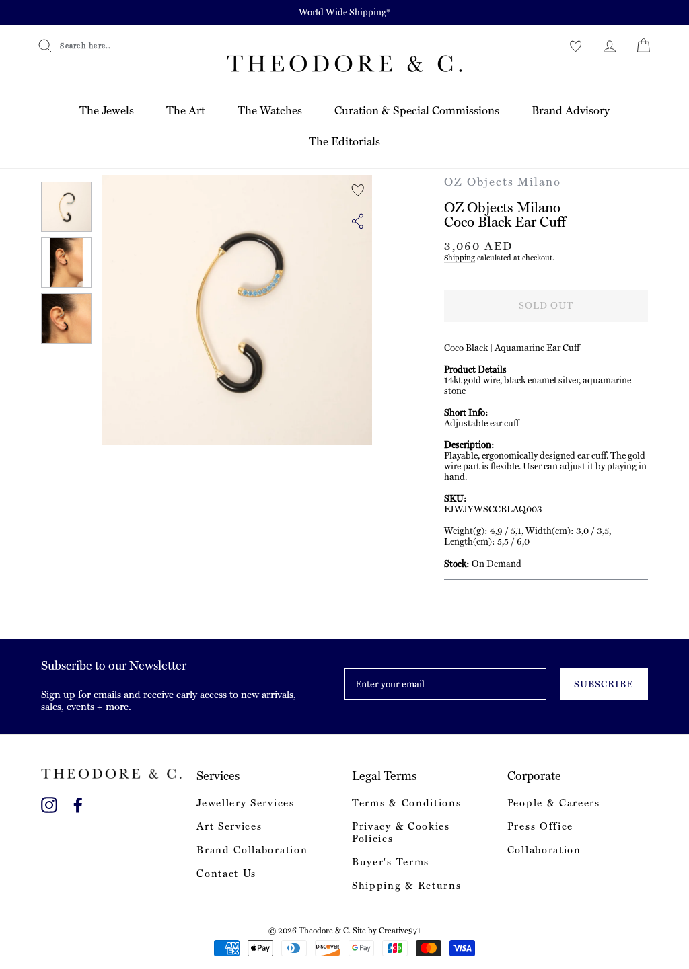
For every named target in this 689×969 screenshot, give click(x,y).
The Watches (270, 110)
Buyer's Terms (390, 862)
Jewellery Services (245, 803)
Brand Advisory (571, 110)
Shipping (459, 257)
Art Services (229, 826)
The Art (185, 110)
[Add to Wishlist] (358, 190)
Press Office (540, 826)
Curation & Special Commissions (416, 110)
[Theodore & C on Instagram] (49, 802)
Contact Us (226, 873)
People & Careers (553, 803)
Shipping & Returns (406, 886)
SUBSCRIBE (603, 684)
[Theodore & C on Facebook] (78, 802)
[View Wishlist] (576, 45)
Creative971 (400, 930)
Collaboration (544, 850)
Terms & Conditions (406, 803)
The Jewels (106, 110)
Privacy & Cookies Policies (401, 832)
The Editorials (344, 141)
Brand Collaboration (251, 850)
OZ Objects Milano (502, 181)
